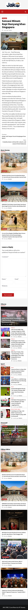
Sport (12, 367)
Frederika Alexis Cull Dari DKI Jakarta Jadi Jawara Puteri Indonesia (14, 142)
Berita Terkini (14, 409)
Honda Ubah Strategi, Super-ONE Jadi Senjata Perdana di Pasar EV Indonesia (12, 430)
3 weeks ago (15, 347)
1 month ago (15, 374)
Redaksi (10, 30)
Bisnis (3, 528)
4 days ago (5, 536)
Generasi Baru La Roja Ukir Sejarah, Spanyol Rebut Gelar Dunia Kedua (18, 371)
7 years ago (5, 30)
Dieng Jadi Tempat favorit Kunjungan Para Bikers (14, 136)
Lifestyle (4, 18)
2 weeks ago (5, 324)
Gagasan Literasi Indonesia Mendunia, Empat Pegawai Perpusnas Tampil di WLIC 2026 (13, 592)
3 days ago (5, 179)
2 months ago (15, 395)
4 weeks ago (15, 360)
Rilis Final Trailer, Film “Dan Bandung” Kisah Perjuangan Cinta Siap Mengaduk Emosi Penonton (17, 355)
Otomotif (5, 426)
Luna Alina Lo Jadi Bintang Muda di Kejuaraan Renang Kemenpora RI (18, 380)
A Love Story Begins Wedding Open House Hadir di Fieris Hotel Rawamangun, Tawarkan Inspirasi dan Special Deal (13, 235)
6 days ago (5, 238)
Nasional (4, 586)
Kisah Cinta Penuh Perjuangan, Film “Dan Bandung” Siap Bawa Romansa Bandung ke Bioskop (13, 320)
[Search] (25, 11)
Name (4, 279)
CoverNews (13, 607)
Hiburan (4, 316)
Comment (5, 257)
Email (17, 279)
